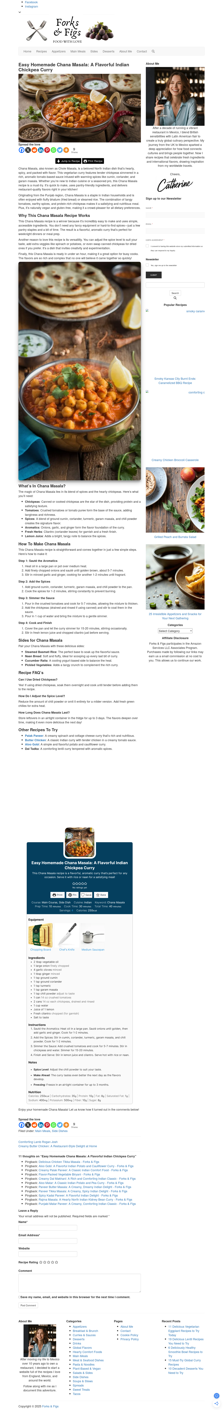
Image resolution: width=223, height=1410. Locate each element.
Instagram (31, 6)
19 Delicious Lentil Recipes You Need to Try (186, 1341)
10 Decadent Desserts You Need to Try (185, 1370)
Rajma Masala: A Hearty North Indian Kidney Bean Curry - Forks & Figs (85, 1199)
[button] (73, 883)
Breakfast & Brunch (85, 1330)
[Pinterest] (47, 150)
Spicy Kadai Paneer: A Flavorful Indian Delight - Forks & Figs (78, 1195)
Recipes (41, 51)
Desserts (108, 51)
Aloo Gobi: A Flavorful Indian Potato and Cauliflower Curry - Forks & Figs (86, 1166)
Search (175, 293)
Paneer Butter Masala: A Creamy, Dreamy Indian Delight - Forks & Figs (85, 1187)
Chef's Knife (66, 949)
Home (27, 51)
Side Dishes (60, 1131)
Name (23, 1222)
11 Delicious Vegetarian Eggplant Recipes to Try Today (183, 1330)
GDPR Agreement (155, 240)
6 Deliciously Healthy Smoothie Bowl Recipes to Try (185, 1351)
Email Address (29, 1235)
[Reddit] (34, 150)
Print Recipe (95, 161)
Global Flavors (82, 1347)
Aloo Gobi (32, 744)
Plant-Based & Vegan (87, 1368)
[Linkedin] (41, 150)
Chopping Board (40, 949)
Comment (25, 1271)
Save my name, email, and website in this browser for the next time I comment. (75, 1297)
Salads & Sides (83, 1372)
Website (24, 1248)
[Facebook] (21, 150)
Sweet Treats (81, 1389)
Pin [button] (74, 895)
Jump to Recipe (70, 161)
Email (149, 224)
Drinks (77, 1343)
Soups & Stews (83, 1381)
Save (88, 895)
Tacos (76, 1394)
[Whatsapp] (53, 150)
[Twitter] (60, 150)
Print (59, 895)
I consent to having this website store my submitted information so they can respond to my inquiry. (177, 248)
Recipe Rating (28, 1262)
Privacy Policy (129, 1339)
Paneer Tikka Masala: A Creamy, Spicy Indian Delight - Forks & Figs (83, 1191)
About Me (125, 51)
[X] (28, 150)
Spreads (78, 1385)
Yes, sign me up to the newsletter (164, 265)
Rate (103, 895)
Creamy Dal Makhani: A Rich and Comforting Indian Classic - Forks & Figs (87, 1178)
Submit (153, 275)
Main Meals (78, 51)
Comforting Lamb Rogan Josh (38, 1142)
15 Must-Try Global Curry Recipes (184, 1362)
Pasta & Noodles (84, 1364)
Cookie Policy (129, 1335)
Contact (142, 51)
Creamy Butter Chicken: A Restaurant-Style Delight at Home (57, 1146)
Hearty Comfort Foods (87, 1352)
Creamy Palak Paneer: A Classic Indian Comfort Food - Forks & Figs (83, 1170)
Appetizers (59, 51)
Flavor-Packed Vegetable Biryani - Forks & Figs (69, 1174)
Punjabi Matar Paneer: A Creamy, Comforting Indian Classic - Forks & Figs (87, 1203)
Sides (94, 51)
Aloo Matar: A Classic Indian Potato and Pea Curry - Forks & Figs (81, 1183)
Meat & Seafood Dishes (88, 1360)
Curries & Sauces (84, 1335)
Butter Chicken (35, 740)
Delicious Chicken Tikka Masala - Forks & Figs (69, 1161)
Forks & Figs (50, 1406)
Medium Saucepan (93, 949)
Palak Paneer (34, 736)
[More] (66, 150)
